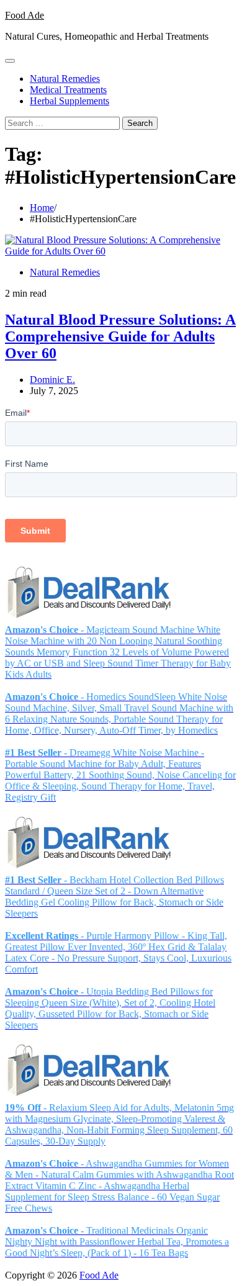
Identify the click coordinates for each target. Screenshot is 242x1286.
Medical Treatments (68, 89)
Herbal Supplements (69, 101)
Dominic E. (52, 379)
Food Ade (24, 15)
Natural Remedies (65, 78)
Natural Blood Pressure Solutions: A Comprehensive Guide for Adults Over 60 (120, 336)
